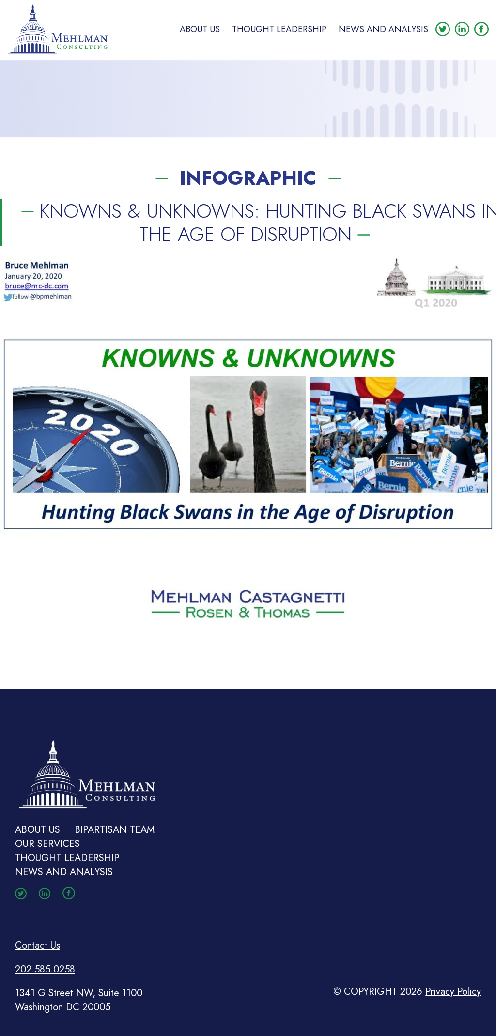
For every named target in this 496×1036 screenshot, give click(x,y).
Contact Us (37, 946)
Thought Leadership (279, 29)
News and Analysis (383, 29)
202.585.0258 (45, 969)
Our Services (47, 844)
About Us (200, 29)
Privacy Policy (453, 992)
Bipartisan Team (115, 830)
